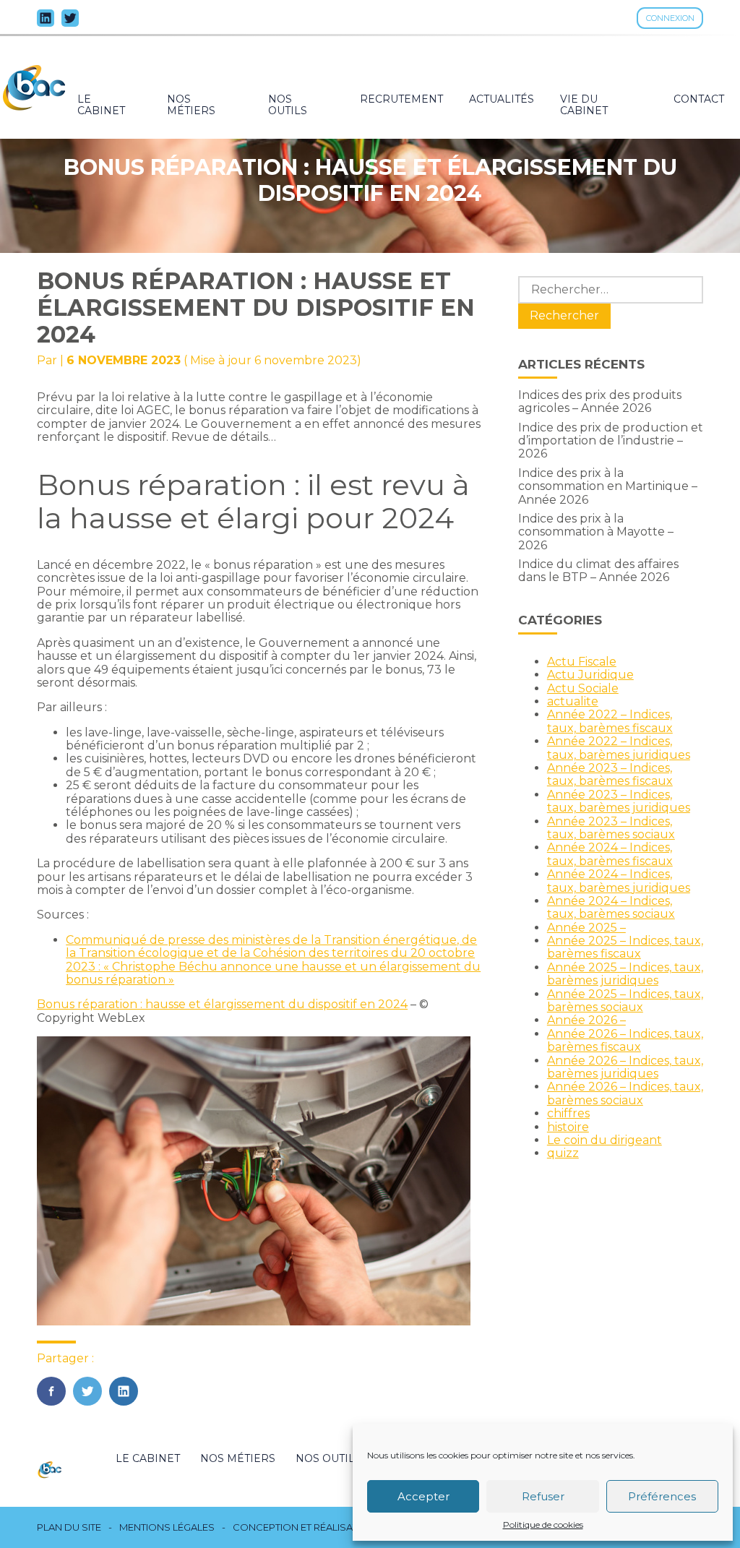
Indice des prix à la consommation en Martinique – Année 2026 (607, 486)
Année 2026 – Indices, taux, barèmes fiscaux (625, 1040)
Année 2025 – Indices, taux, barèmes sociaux (625, 1000)
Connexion (670, 18)
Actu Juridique (590, 674)
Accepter (423, 1496)
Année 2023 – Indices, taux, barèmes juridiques (618, 801)
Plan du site (69, 1527)
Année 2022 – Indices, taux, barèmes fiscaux (610, 721)
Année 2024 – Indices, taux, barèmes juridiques (618, 880)
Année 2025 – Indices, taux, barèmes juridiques (625, 973)
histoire (568, 1127)
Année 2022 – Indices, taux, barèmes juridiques (618, 747)
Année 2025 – (586, 927)
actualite (572, 701)
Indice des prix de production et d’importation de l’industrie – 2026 (610, 441)
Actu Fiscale (581, 661)
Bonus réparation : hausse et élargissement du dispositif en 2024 (222, 1004)
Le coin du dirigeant (604, 1140)
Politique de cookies (543, 1525)
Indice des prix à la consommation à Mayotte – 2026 (596, 532)
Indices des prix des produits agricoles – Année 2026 (599, 401)
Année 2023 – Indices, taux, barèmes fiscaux (610, 774)
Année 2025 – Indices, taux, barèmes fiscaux (625, 947)
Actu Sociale (583, 688)
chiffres (568, 1113)
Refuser (543, 1496)
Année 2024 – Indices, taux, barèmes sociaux (611, 907)
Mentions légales (167, 1527)
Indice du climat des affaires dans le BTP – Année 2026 (598, 570)
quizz (563, 1153)
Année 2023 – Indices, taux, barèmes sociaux (611, 827)
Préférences (662, 1496)
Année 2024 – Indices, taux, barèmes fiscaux (610, 853)
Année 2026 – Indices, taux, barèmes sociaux (625, 1093)
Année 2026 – (586, 1020)
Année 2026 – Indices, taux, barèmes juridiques (625, 1067)
